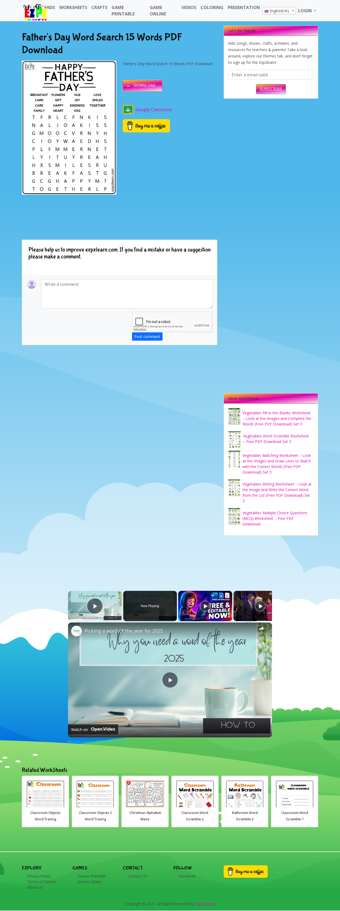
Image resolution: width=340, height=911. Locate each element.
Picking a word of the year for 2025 (123, 631)
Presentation (244, 7)
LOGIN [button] (305, 11)
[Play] (205, 606)
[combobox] (279, 10)
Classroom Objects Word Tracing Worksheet (45, 819)
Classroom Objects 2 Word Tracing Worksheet (95, 819)
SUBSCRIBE (271, 89)
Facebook (187, 876)
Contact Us (137, 876)
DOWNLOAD (144, 85)
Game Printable (123, 11)
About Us (35, 887)
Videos (188, 7)
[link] (76, 631)
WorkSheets (73, 7)
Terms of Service (41, 881)
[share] (261, 628)
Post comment (147, 336)
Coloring (212, 7)
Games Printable (92, 876)
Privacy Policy (38, 876)
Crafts (99, 7)
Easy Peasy (205, 903)
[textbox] (279, 11)
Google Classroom (153, 109)
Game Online (158, 11)
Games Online (90, 881)
